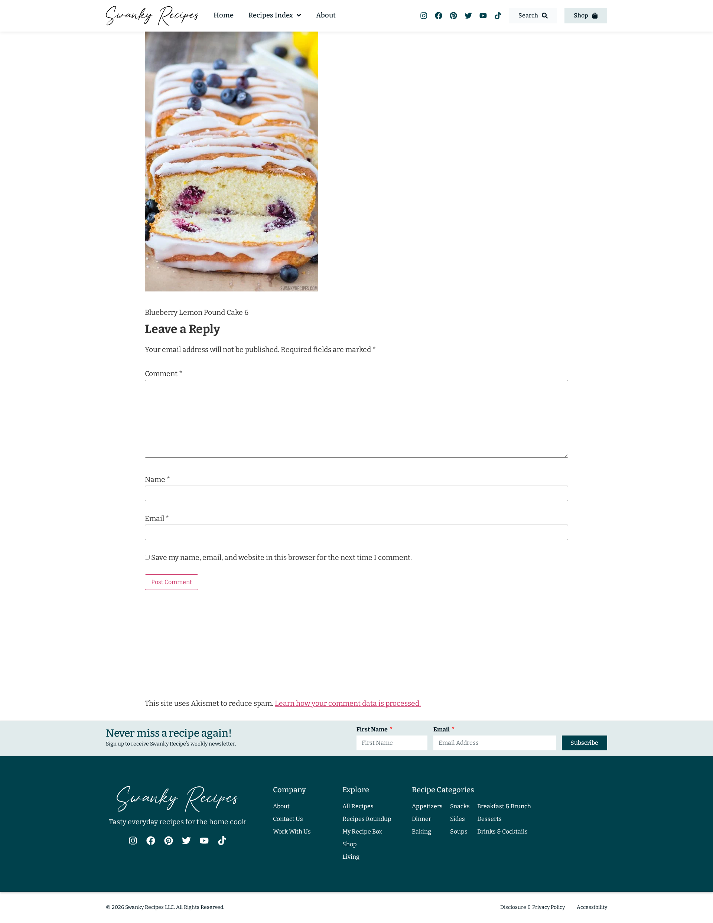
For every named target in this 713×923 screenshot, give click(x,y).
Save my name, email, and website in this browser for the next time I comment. (281, 557)
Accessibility (592, 907)
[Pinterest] (453, 15)
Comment (163, 373)
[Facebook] (438, 15)
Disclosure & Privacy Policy (532, 907)
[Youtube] (483, 15)
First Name (372, 730)
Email (157, 518)
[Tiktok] (498, 15)
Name (157, 479)
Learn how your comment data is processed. (348, 703)
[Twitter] (468, 15)
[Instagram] (423, 15)
